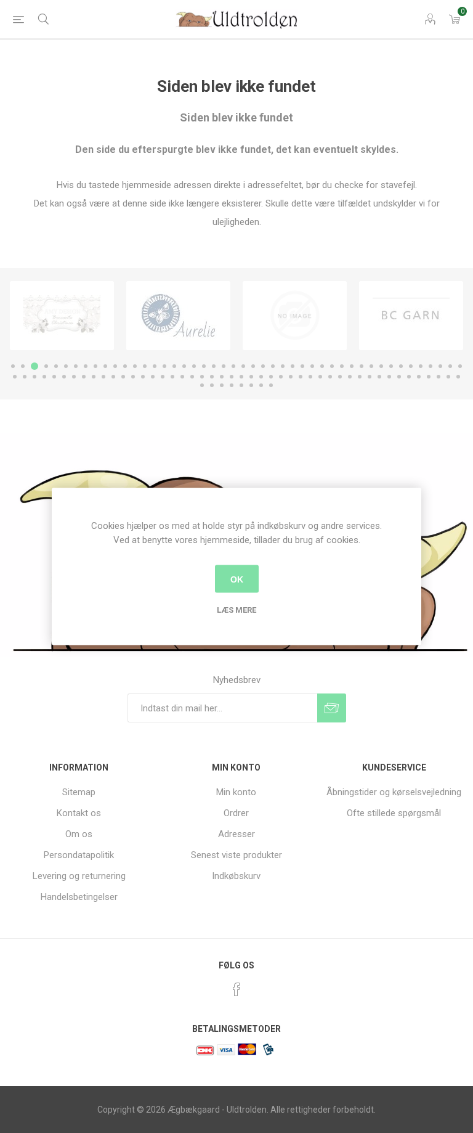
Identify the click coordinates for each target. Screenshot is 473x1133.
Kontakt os (79, 813)
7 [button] (76, 366)
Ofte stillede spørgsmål (394, 813)
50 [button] (44, 376)
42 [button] (420, 366)
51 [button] (54, 376)
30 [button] (302, 366)
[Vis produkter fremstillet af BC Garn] (411, 315)
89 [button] (429, 376)
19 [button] (194, 366)
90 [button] (438, 376)
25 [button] (253, 366)
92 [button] (458, 376)
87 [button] (409, 376)
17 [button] (174, 366)
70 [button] (241, 376)
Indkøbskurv (236, 875)
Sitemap (78, 792)
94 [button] (212, 385)
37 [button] (371, 366)
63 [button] (172, 376)
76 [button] (300, 376)
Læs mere (236, 610)
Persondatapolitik (79, 855)
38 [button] (381, 366)
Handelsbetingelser (79, 896)
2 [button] (23, 366)
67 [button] (212, 376)
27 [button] (273, 366)
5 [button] (56, 366)
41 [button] (411, 366)
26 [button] (263, 366)
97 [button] (241, 385)
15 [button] (154, 366)
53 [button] (74, 376)
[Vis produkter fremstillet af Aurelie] (178, 315)
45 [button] (450, 366)
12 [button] (125, 366)
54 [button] (84, 376)
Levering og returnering (79, 875)
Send (331, 707)
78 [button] (320, 376)
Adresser (236, 834)
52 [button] (64, 376)
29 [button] (292, 366)
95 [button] (222, 385)
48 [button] (24, 376)
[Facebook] (236, 989)
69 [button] (231, 376)
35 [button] (352, 366)
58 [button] (123, 376)
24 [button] (243, 366)
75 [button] (291, 376)
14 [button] (145, 366)
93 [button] (202, 385)
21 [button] (214, 366)
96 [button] (231, 385)
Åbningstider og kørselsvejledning (393, 792)
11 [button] (115, 366)
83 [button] (369, 376)
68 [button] (222, 376)
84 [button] (379, 376)
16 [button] (164, 366)
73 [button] (271, 376)
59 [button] (133, 376)
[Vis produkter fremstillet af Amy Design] (62, 315)
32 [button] (322, 366)
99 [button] (261, 385)
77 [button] (310, 376)
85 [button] (389, 376)
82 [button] (360, 376)
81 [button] (350, 376)
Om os (78, 834)
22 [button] (223, 366)
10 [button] (105, 366)
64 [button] (182, 376)
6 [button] (66, 366)
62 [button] (162, 376)
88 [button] (419, 376)
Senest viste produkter (236, 855)
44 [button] (440, 366)
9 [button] (95, 366)
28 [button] (283, 366)
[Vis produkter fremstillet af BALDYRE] (295, 315)
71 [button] (251, 376)
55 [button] (93, 376)
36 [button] (361, 366)
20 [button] (204, 366)
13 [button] (135, 366)
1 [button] (13, 366)
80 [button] (340, 376)
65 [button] (192, 376)
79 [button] (330, 376)
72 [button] (261, 376)
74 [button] (281, 376)
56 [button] (103, 376)
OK (236, 579)
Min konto (236, 792)
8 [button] (85, 366)
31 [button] (312, 366)
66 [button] (202, 376)
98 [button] (251, 385)
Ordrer (236, 813)
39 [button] (391, 366)
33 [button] (332, 366)
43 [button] (430, 366)
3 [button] (34, 366)
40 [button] (401, 366)
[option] (62, 315)
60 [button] (143, 376)
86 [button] (399, 376)
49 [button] (34, 376)
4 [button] (46, 366)
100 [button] (271, 385)
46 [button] (460, 366)
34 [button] (342, 366)
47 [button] (15, 376)
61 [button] (153, 376)
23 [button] (233, 366)
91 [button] (448, 376)
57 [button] (113, 376)
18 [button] (184, 366)
